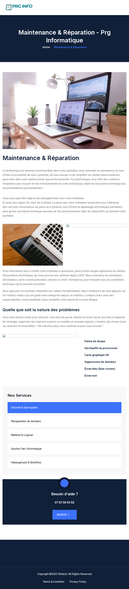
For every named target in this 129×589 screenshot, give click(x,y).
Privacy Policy (77, 581)
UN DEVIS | (63, 514)
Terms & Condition (53, 581)
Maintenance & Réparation (70, 47)
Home (46, 47)
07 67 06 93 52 (64, 502)
